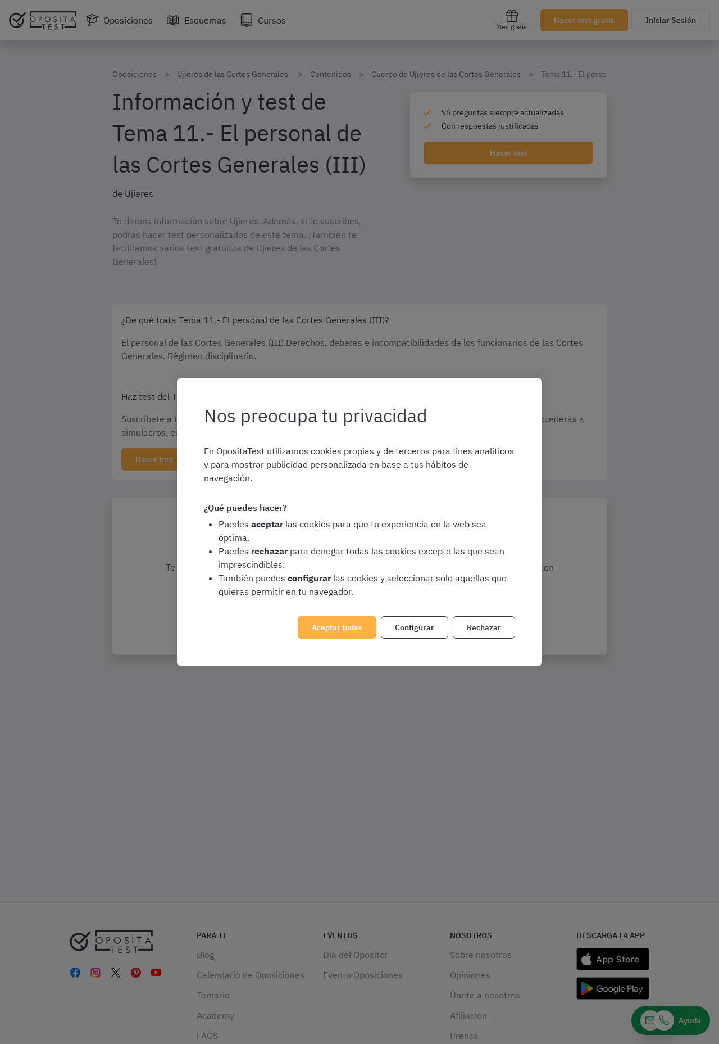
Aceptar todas (337, 627)
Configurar (414, 627)
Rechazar (484, 627)
